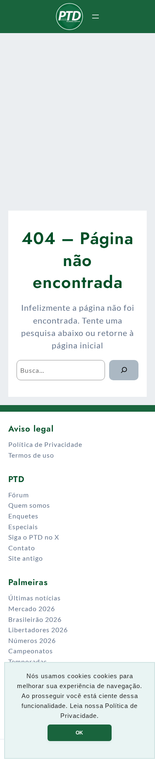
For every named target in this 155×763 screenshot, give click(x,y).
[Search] (123, 370)
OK (79, 733)
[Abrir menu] (95, 17)
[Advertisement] (77, 116)
